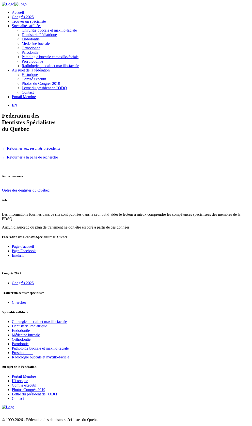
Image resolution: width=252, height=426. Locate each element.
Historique (30, 74)
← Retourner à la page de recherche (30, 157)
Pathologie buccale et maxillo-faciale (50, 57)
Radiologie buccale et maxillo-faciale (50, 66)
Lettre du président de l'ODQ (44, 88)
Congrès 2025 (23, 17)
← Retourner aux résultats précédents (31, 148)
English (18, 255)
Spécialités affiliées (26, 26)
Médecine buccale (36, 43)
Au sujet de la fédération (31, 70)
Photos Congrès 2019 (28, 390)
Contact (28, 92)
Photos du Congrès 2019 (41, 83)
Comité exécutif (34, 79)
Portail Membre (24, 97)
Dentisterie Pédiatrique (39, 35)
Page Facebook (24, 251)
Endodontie (31, 39)
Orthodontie (31, 48)
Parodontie (30, 52)
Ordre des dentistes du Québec (25, 190)
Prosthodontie (32, 61)
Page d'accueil (23, 246)
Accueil (18, 12)
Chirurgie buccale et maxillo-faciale (49, 30)
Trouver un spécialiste (29, 21)
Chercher (19, 302)
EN (14, 105)
